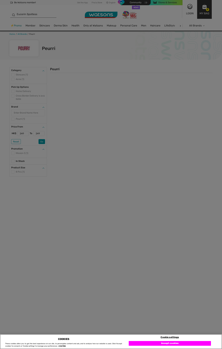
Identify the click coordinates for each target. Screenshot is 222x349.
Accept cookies (170, 343)
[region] (111, 341)
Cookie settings (170, 337)
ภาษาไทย (62, 346)
